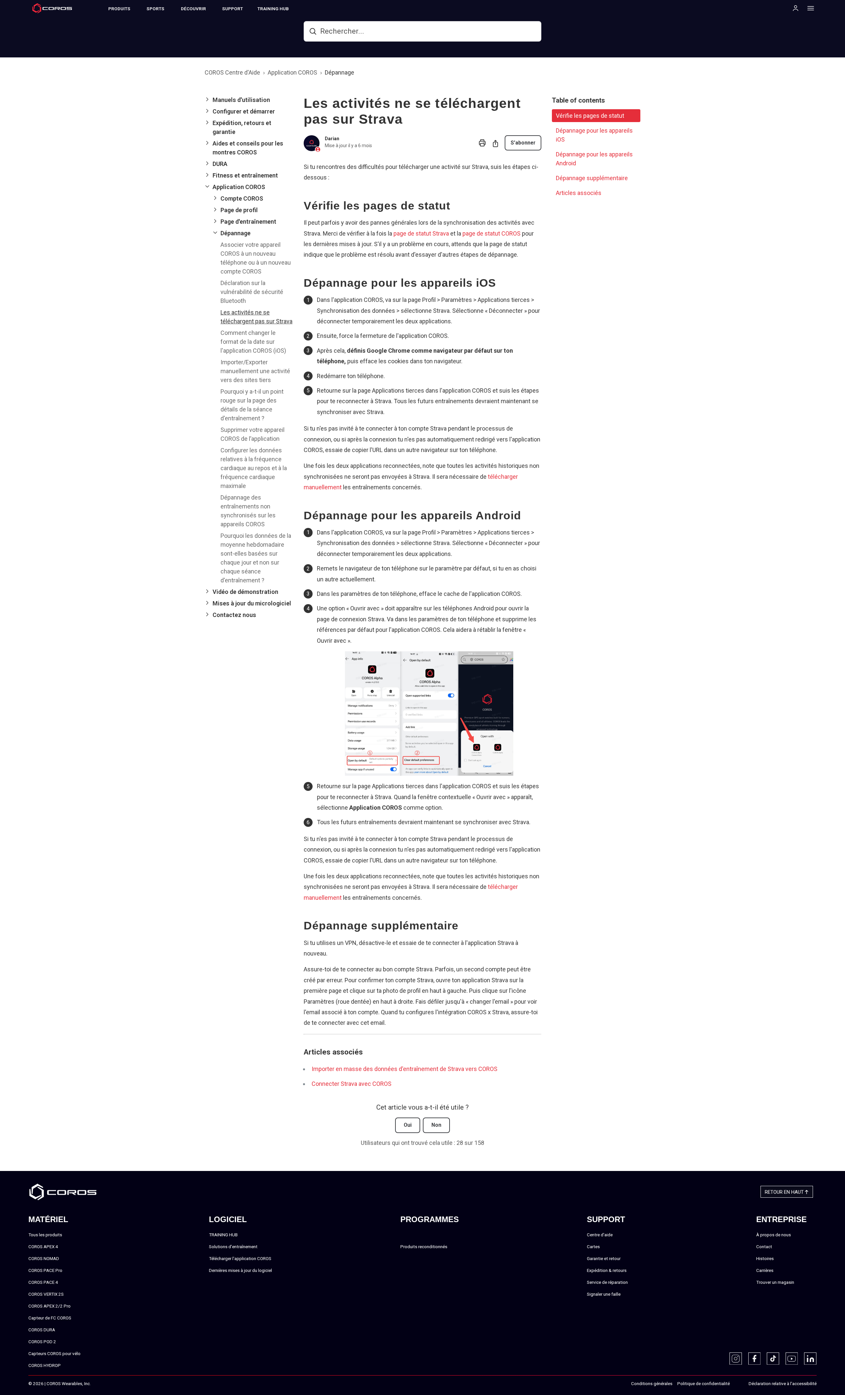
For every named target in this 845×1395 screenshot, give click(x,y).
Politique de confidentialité (703, 1383)
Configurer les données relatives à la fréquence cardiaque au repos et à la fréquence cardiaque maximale (253, 468)
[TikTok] (773, 1358)
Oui (408, 1125)
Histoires (765, 1258)
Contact (764, 1246)
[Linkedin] (810, 1358)
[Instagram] (735, 1358)
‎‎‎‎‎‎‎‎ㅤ (737, 1383)
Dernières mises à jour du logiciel (240, 1270)
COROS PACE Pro (45, 1270)
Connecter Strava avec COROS (351, 1083)
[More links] (808, 8)
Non (436, 1125)
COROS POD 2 (42, 1341)
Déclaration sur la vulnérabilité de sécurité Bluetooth (251, 291)
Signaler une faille (604, 1294)
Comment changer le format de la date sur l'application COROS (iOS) (253, 341)
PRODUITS (119, 8)
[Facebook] (754, 1358)
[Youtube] (792, 1358)
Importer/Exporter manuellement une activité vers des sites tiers (255, 371)
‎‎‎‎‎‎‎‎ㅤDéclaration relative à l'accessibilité (783, 1383)
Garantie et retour (604, 1258)
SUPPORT (232, 8)
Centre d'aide (600, 1234)
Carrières (764, 1270)
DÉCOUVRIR (193, 8)
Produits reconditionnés (423, 1246)
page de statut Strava (421, 233)
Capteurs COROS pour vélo (54, 1353)
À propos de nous (773, 1234)
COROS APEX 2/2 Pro (49, 1306)
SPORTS (155, 8)
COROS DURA (41, 1329)
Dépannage (339, 72)
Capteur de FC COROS (49, 1317)
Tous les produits (45, 1234)
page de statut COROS (491, 233)
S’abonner (523, 143)
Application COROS (292, 72)
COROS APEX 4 (43, 1246)
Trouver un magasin (775, 1282)
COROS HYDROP (44, 1365)
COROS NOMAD (43, 1258)
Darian (332, 138)
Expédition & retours (606, 1270)
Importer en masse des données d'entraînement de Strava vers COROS (404, 1068)
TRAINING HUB (273, 8)
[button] (249, 99)
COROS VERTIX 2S (46, 1294)
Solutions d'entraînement (233, 1246)
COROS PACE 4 (43, 1282)
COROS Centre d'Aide (232, 72)
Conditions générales (651, 1383)
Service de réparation (607, 1282)
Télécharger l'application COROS (240, 1258)
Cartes (593, 1246)
